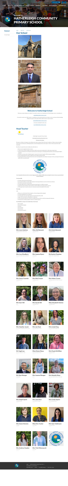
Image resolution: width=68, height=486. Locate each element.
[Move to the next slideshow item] (65, 16)
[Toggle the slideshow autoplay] (65, 11)
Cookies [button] (53, 467)
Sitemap (36, 467)
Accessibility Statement (42, 467)
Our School (28, 30)
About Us (22, 30)
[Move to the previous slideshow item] (65, 14)
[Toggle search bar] (65, 2)
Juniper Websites (34, 465)
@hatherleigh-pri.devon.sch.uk (40, 124)
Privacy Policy (49, 467)
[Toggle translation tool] (63, 2)
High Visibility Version (30, 467)
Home (17, 30)
